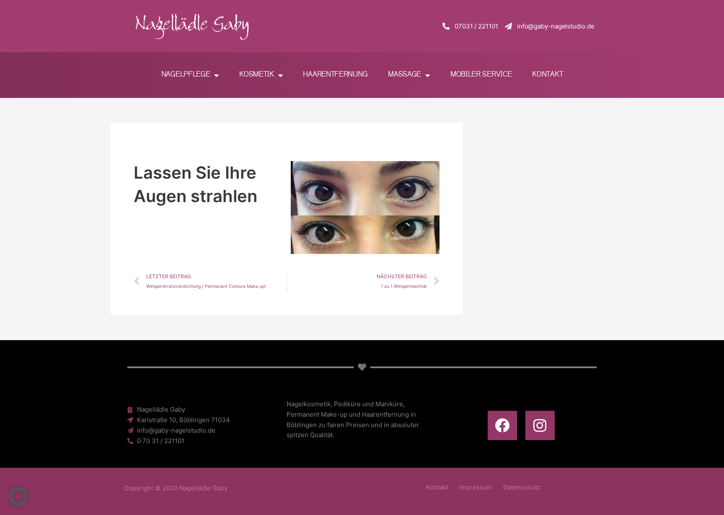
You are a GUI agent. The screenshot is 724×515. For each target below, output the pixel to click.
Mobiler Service (481, 74)
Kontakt (547, 74)
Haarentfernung (335, 74)
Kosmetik (256, 74)
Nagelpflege (185, 74)
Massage (404, 74)
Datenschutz (521, 487)
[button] (18, 496)
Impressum (475, 487)
